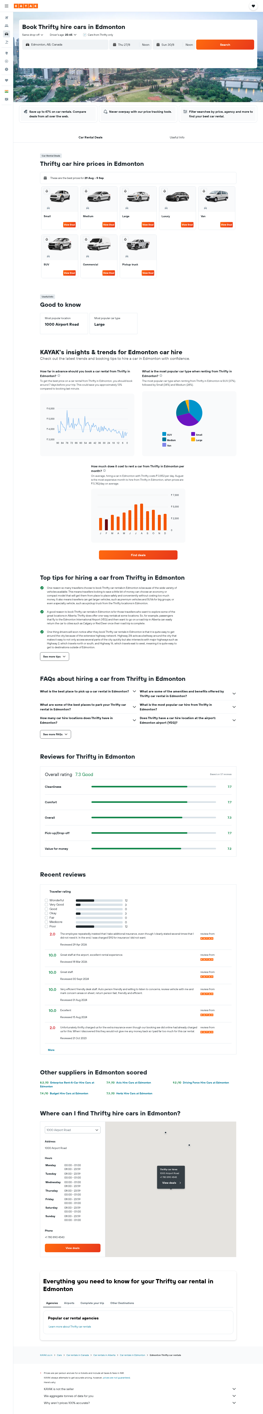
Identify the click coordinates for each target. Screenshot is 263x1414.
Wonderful (56, 900)
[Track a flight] (7, 61)
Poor (52, 926)
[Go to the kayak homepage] (26, 6)
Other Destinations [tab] (122, 1303)
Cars (59, 1355)
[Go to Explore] (7, 53)
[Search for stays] (7, 26)
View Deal (69, 224)
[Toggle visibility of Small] (196, 434)
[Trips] (7, 80)
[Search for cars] (7, 34)
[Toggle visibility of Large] (196, 439)
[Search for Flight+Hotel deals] (7, 42)
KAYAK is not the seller (59, 1389)
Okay (52, 913)
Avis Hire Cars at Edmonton (128, 1082)
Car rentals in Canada (77, 1355)
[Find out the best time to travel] (7, 69)
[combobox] (33, 35)
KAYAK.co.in (46, 1355)
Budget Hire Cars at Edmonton (64, 1093)
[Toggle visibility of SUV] (167, 434)
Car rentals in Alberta (104, 1355)
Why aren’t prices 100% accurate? (67, 1403)
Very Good (56, 904)
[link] (138, 555)
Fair (51, 917)
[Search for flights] (7, 18)
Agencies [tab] (52, 1303)
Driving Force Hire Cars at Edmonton (201, 1082)
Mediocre (55, 922)
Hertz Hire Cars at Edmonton (129, 1093)
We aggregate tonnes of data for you (68, 1396)
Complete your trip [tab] (92, 1303)
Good (53, 909)
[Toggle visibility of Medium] (169, 439)
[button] (6, 6)
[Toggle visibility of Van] (166, 445)
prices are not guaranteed (116, 1377)
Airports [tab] (69, 1303)
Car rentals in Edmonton (132, 1355)
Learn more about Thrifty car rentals (70, 1326)
